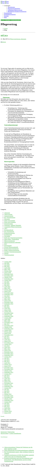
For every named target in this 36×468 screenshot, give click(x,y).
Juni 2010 (7, 405)
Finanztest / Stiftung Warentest (12, 225)
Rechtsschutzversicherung (11, 248)
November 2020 (8, 313)
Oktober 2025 (8, 277)
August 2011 (7, 388)
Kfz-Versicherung (9, 231)
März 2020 (7, 321)
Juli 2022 (6, 305)
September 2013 (8, 355)
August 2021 (7, 311)
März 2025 (7, 288)
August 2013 (7, 356)
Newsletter (7, 236)
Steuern (6, 253)
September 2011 (8, 386)
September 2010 (8, 400)
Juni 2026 (7, 265)
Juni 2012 (7, 375)
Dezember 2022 (8, 302)
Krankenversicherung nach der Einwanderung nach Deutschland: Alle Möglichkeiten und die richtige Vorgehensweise (18, 459)
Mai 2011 (6, 392)
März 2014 (7, 349)
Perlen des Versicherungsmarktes (13, 238)
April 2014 (7, 347)
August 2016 (7, 330)
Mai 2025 (7, 285)
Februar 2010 (8, 411)
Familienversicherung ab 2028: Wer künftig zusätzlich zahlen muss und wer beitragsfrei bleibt (19, 455)
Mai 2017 (7, 324)
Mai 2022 (7, 307)
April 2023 (7, 297)
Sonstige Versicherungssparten (12, 252)
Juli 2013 (6, 358)
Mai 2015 (7, 338)
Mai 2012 (7, 377)
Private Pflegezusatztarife (11, 247)
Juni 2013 (7, 360)
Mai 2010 (7, 406)
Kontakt (6, 16)
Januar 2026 (7, 272)
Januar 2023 (7, 300)
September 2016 (8, 328)
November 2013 (8, 353)
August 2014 (7, 344)
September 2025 (8, 279)
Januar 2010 (7, 413)
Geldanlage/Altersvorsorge (15, 10)
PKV (5, 244)
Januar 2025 (7, 291)
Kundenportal (8, 13)
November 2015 (8, 335)
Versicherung (11, 7)
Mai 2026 (7, 266)
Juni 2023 (7, 296)
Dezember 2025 (8, 274)
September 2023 (8, 294)
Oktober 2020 (8, 314)
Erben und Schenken (10, 222)
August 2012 (7, 374)
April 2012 (7, 378)
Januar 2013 (7, 366)
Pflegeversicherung (9, 241)
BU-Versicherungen (9, 217)
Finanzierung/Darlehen (14, 8)
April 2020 (7, 319)
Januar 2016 (7, 333)
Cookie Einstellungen (15, 433)
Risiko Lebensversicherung (11, 250)
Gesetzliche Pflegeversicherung (12, 227)
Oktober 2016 (8, 327)
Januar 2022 (7, 310)
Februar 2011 (8, 394)
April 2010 (7, 408)
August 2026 (7, 261)
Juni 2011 (7, 391)
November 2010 (8, 397)
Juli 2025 (6, 282)
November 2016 (8, 325)
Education (7, 219)
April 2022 (7, 308)
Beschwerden (4, 433)
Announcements (8, 216)
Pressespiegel (8, 245)
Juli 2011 (6, 389)
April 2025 (7, 286)
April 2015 (7, 339)
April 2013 (7, 363)
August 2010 (7, 402)
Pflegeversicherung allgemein (18, 39)
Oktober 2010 (8, 399)
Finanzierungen (8, 223)
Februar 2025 (8, 289)
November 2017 (8, 322)
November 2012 (8, 369)
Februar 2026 (8, 271)
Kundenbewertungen (10, 14)
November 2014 (8, 342)
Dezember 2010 (8, 395)
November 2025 (8, 275)
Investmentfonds (8, 230)
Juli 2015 (6, 336)
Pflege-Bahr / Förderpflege (11, 239)
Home (6, 28)
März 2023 (7, 299)
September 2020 (8, 316)
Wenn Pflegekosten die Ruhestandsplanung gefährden (19, 450)
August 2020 (7, 317)
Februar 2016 (8, 332)
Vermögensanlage (9, 255)
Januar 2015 (7, 341)
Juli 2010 (6, 403)
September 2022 (8, 303)
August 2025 (7, 280)
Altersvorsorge (8, 214)
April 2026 (7, 268)
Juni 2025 (7, 283)
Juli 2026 (6, 263)
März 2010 (7, 409)
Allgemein (7, 213)
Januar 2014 (7, 350)
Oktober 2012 (8, 370)
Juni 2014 (7, 346)
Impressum (4, 432)
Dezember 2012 (8, 367)
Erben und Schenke (9, 220)
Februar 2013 (8, 364)
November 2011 (8, 383)
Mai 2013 (7, 361)
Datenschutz (11, 432)
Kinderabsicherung (9, 233)
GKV (5, 228)
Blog (5, 17)
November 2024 (8, 293)
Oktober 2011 (8, 384)
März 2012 (7, 380)
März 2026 (7, 269)
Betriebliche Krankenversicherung (17, 11)
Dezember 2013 (8, 352)
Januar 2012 (7, 381)
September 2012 (8, 372)
